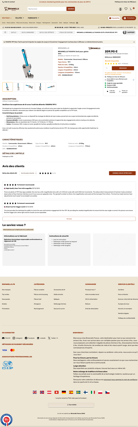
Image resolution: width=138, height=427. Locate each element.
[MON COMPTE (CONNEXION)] (121, 9)
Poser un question (124, 91)
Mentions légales (123, 313)
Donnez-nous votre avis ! (122, 173)
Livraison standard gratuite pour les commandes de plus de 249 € (65, 2)
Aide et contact (9, 2)
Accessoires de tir (59, 290)
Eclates (4, 304)
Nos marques (6, 290)
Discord (7, 338)
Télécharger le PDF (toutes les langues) (65, 241)
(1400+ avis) (74, 27)
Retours (87, 304)
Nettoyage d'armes (60, 304)
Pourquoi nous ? (90, 290)
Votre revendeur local (92, 294)
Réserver (123, 68)
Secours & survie (59, 309)
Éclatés (18, 18)
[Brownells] (94, 48)
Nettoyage (72, 22)
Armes (3, 22)
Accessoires (55, 22)
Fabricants (32, 18)
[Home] (4, 32)
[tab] (18, 229)
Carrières (121, 290)
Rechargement (46, 22)
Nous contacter (123, 294)
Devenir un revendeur (125, 309)
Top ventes (5, 294)
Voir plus (69, 219)
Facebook (31, 338)
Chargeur (38, 22)
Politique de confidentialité (126, 318)
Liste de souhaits (126, 9)
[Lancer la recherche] (70, 9)
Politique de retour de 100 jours (125, 2)
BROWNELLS (63, 48)
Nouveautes (6, 299)
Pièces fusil (32, 22)
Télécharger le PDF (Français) (62, 243)
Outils (60, 22)
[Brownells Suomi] (86, 392)
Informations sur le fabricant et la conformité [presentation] (18, 229)
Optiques (65, 22)
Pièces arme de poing (22, 22)
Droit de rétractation (91, 309)
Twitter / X (54, 338)
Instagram (19, 338)
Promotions (130, 18)
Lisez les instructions (59, 239)
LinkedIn (43, 338)
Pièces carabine (11, 22)
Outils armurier (58, 294)
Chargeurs (37, 304)
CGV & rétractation (91, 299)
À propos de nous (123, 304)
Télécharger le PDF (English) (61, 245)
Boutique (6, 18)
